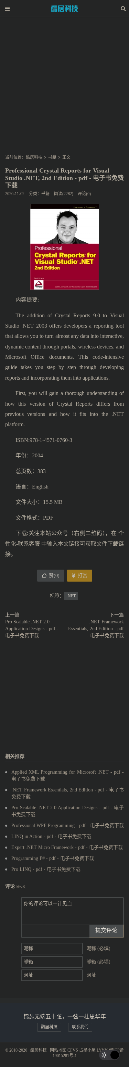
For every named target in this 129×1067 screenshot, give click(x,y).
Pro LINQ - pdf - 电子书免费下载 (45, 869)
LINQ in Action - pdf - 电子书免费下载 (51, 836)
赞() (54, 575)
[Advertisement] (64, 88)
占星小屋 (87, 1050)
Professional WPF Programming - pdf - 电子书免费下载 (67, 825)
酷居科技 (65, 8)
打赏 (81, 575)
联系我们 (80, 1027)
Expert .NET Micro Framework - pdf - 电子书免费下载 (67, 847)
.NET (71, 596)
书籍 (52, 157)
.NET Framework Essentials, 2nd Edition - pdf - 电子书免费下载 (96, 628)
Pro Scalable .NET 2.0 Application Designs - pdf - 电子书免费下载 (31, 628)
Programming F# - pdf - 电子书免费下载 (52, 858)
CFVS (72, 1050)
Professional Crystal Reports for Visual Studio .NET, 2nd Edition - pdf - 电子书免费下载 (64, 178)
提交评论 (106, 930)
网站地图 (58, 1050)
